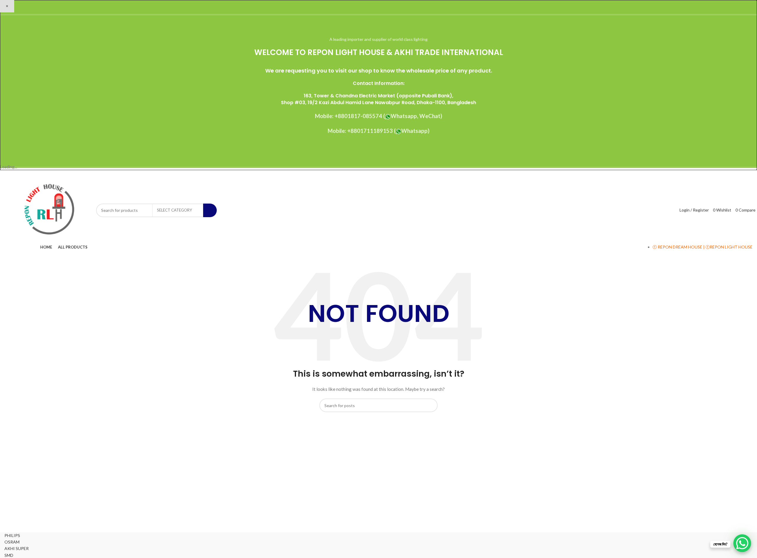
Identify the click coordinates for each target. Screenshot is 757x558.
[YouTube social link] (741, 174)
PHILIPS (12, 535)
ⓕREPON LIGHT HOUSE (729, 246)
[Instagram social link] (733, 174)
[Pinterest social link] (749, 174)
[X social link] (726, 174)
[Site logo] (48, 209)
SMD (8, 555)
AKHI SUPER (16, 548)
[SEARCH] (210, 210)
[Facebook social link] (718, 174)
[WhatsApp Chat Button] (742, 543)
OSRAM (12, 541)
